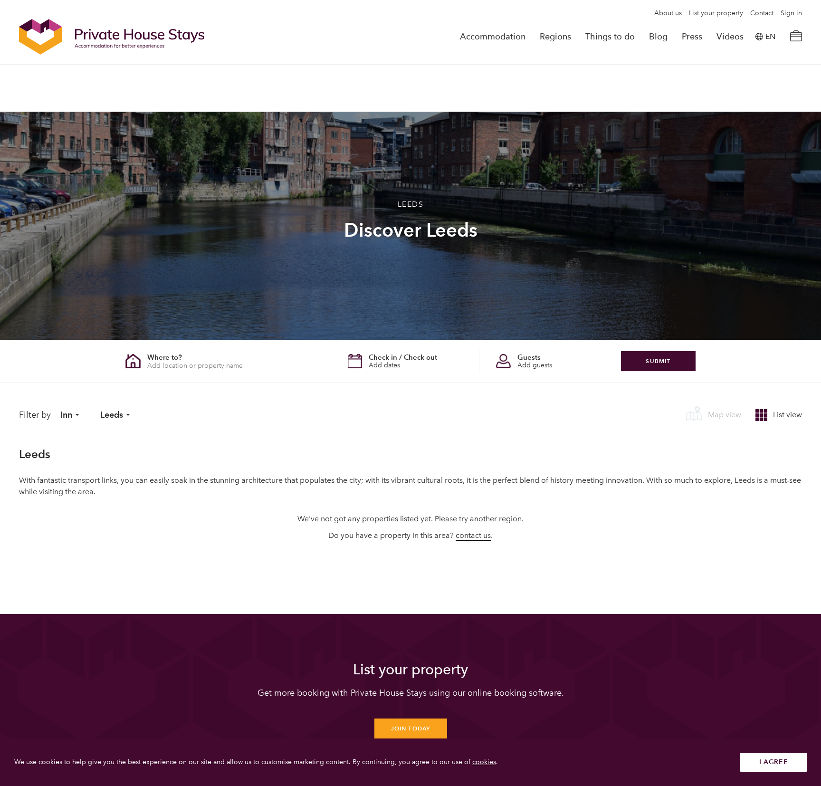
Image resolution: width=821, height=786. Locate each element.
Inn (66, 415)
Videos (730, 36)
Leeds (111, 415)
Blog (658, 36)
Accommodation (492, 36)
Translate (759, 84)
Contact (761, 13)
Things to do (610, 36)
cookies (484, 762)
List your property (716, 13)
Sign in (791, 13)
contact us (473, 535)
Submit (658, 360)
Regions (555, 36)
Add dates (384, 365)
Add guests (534, 365)
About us (668, 13)
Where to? (164, 357)
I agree (773, 762)
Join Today (410, 728)
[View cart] (796, 36)
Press (692, 36)
